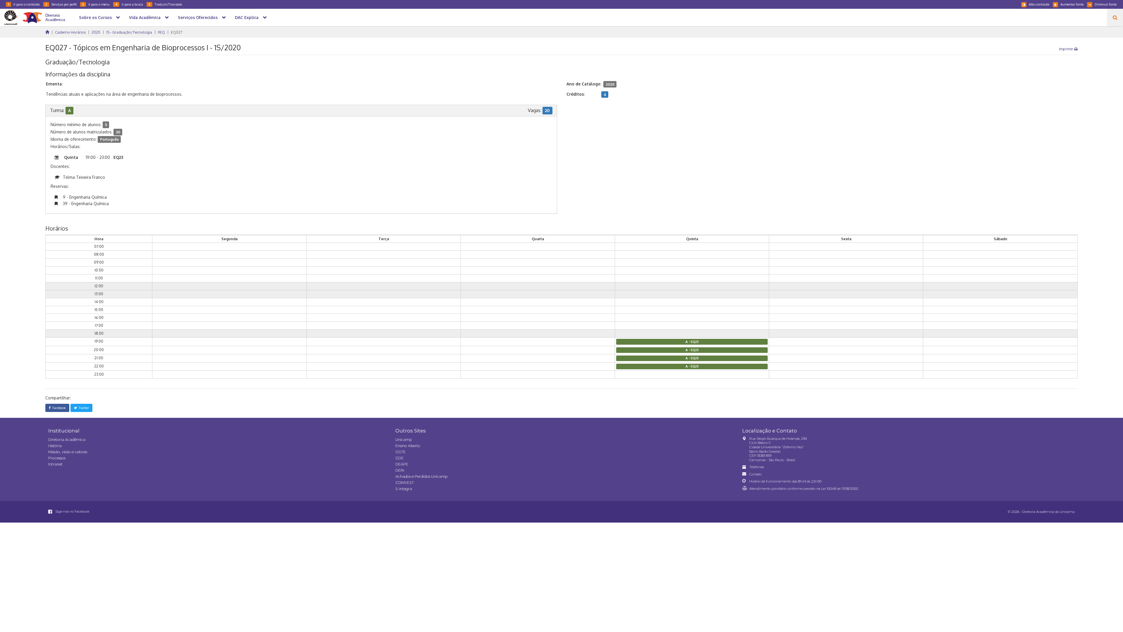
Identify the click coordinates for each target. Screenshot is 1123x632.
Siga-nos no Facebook (71, 511)
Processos (57, 458)
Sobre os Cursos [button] (95, 17)
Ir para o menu (96, 4)
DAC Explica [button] (247, 17)
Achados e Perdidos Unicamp (421, 476)
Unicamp (403, 439)
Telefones (756, 467)
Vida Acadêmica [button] (145, 17)
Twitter (83, 408)
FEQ (161, 32)
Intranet (55, 464)
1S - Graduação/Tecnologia (129, 32)
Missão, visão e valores (67, 452)
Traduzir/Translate (165, 4)
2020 (96, 32)
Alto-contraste (1039, 4)
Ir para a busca (129, 4)
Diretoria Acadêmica (66, 439)
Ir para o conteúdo (24, 4)
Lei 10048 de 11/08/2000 (839, 489)
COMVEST (404, 482)
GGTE (400, 452)
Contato (755, 474)
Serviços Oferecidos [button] (198, 17)
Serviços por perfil (61, 4)
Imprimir (1066, 49)
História (55, 446)
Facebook (58, 408)
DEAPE (401, 464)
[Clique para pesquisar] (1115, 17)
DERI (399, 470)
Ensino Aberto (407, 446)
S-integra (403, 489)
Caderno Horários (70, 32)
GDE (399, 458)
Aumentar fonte (1072, 4)
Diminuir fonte (1106, 4)
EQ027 (176, 32)
